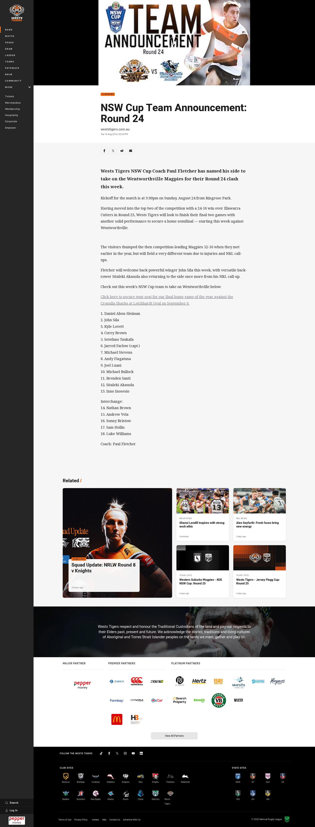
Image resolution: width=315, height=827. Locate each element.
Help (104, 819)
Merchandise (13, 102)
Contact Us (114, 819)
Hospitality (11, 115)
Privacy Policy (81, 819)
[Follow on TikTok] (101, 753)
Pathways (12, 68)
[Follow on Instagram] (125, 753)
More (9, 87)
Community (13, 80)
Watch (10, 36)
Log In (14, 810)
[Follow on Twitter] (117, 753)
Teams (9, 61)
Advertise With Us (131, 819)
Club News (108, 94)
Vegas (9, 42)
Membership (12, 109)
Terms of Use (64, 819)
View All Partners (174, 735)
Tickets (9, 96)
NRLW (9, 74)
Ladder (10, 55)
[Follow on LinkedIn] (141, 753)
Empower (10, 127)
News (9, 29)
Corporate (11, 121)
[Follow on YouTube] (133, 753)
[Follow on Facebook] (109, 753)
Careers (95, 819)
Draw (9, 48)
